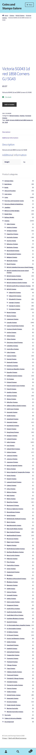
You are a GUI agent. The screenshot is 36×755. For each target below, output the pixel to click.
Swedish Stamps (12, 648)
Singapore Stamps (12, 605)
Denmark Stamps (12, 362)
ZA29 (6, 122)
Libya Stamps (11, 489)
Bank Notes (8, 184)
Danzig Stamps (11, 359)
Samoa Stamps (11, 592)
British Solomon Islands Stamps (17, 282)
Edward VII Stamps (15, 292)
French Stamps (11, 389)
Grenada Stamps (12, 422)
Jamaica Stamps (12, 459)
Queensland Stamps (13, 572)
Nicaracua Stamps (12, 539)
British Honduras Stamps (15, 279)
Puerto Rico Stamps (13, 565)
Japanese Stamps (12, 462)
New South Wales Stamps (15, 529)
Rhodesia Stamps (12, 582)
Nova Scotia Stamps (13, 555)
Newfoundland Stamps (14, 535)
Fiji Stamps (10, 379)
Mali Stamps (11, 495)
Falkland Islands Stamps (14, 376)
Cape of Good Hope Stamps (15, 326)
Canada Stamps (12, 322)
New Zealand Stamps (13, 532)
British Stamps (20, 15)
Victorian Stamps (14, 309)
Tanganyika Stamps (13, 655)
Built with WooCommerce (17, 738)
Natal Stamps (11, 515)
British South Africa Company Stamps (19, 286)
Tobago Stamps (12, 665)
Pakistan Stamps (12, 558)
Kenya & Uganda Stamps (14, 465)
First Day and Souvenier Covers (14, 201)
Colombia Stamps (12, 346)
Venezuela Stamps (12, 698)
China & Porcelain (10, 191)
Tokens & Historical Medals (13, 718)
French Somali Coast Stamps (16, 385)
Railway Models (9, 217)
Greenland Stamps (12, 419)
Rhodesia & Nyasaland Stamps (16, 578)
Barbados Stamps (12, 247)
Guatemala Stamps (13, 425)
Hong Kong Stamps (13, 432)
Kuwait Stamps (11, 479)
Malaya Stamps (11, 492)
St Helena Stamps (12, 632)
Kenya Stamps (11, 469)
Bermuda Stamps (12, 261)
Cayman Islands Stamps (14, 329)
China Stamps (11, 339)
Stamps (12, 15)
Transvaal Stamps (12, 675)
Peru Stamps (11, 562)
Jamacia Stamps (12, 455)
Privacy (4, 738)
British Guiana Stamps (14, 276)
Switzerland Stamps (13, 652)
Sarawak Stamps (12, 595)
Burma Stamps (11, 316)
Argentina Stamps (12, 234)
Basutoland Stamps (13, 250)
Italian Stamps (11, 452)
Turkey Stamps (11, 692)
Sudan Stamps (11, 642)
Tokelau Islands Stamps (14, 672)
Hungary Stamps (12, 435)
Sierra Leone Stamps (13, 602)
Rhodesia (10, 575)
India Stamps (11, 442)
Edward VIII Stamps (15, 296)
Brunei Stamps (11, 312)
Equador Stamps (12, 372)
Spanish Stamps (12, 622)
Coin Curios (8, 194)
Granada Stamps (12, 412)
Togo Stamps (11, 668)
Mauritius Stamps (12, 502)
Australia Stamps (12, 237)
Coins (6, 197)
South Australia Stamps (14, 612)
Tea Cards (7, 715)
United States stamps (14, 695)
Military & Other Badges (11, 211)
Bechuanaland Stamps (14, 254)
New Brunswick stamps (14, 525)
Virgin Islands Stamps (14, 705)
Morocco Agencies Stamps (15, 509)
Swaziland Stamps (12, 645)
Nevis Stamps (11, 522)
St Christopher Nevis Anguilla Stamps (18, 625)
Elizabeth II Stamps (15, 299)
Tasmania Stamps (12, 658)
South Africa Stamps (13, 608)
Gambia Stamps (12, 392)
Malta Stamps (11, 499)
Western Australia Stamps (15, 712)
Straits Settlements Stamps (15, 638)
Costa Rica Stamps (13, 349)
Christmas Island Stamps (15, 342)
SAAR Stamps (11, 588)
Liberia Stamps (11, 485)
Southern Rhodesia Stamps (15, 618)
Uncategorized (9, 722)
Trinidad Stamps (12, 682)
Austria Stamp (11, 241)
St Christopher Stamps (14, 628)
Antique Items (8, 181)
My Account (6, 751)
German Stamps (12, 396)
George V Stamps (14, 302)
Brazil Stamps (11, 264)
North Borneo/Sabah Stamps (16, 549)
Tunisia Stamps (12, 688)
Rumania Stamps (12, 585)
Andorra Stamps (12, 227)
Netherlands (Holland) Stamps (16, 519)
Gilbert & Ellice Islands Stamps (16, 405)
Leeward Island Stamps (14, 482)
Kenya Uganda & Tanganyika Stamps (18, 472)
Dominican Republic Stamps (15, 369)
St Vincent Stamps (12, 635)
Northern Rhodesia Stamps (15, 552)
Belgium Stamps (12, 257)
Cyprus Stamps (11, 356)
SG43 (7, 120)
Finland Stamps (12, 382)
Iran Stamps (10, 445)
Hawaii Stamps (11, 429)
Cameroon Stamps (12, 319)
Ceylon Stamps (11, 332)
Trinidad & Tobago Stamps (15, 678)
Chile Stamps (11, 336)
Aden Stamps (11, 224)
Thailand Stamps (12, 662)
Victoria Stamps (12, 702)
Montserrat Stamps (13, 505)
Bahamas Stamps (12, 244)
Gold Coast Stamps (13, 409)
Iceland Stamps (12, 439)
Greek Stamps (11, 415)
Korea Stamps (11, 475)
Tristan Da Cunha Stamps (15, 685)
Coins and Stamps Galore (12, 6)
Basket (28, 750)
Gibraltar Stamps (12, 402)
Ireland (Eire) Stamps (13, 449)
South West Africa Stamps (15, 615)
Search (18, 751)
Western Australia (12, 708)
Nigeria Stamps (11, 545)
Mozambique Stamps (13, 512)
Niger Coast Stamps (13, 542)
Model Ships (8, 214)
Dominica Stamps (12, 366)
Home (6, 15)
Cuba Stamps (11, 352)
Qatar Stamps (11, 569)
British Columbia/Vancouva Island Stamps (20, 267)
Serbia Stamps (11, 598)
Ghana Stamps (11, 399)
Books (6, 187)
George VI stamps (14, 306)
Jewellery (7, 207)
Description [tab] (6, 132)
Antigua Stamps (12, 231)
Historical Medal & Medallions (13, 204)
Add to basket (9, 104)
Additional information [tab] (10, 138)
